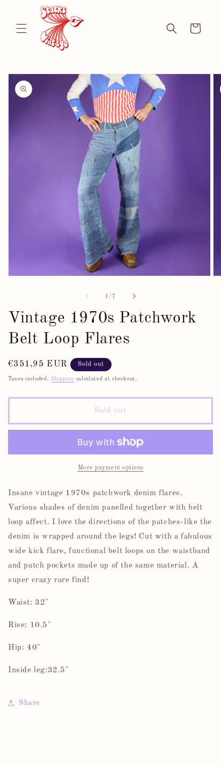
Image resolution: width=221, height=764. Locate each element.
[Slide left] (87, 296)
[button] (21, 28)
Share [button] (29, 703)
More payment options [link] (111, 468)
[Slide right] (134, 296)
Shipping (62, 378)
